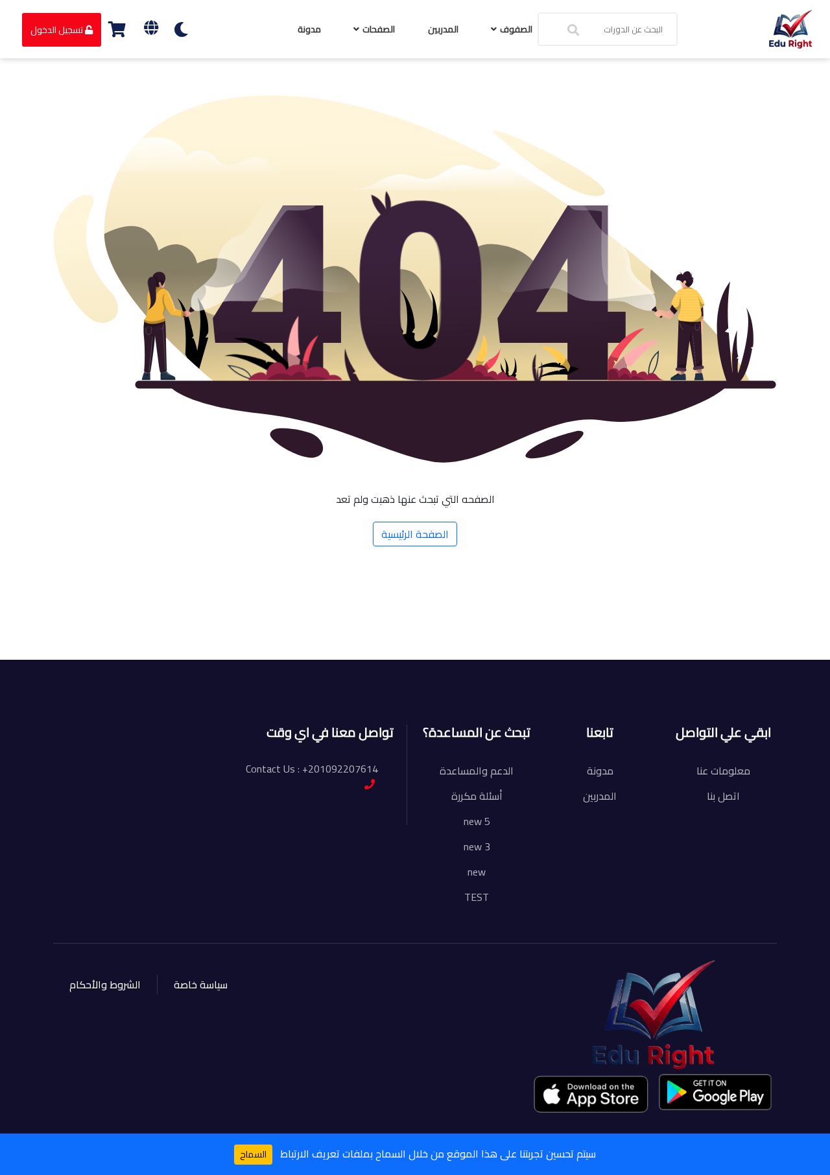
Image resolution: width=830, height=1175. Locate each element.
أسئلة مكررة (477, 796)
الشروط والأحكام (105, 984)
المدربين (443, 29)
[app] (592, 1093)
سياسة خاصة (201, 984)
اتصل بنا (723, 796)
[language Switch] (151, 27)
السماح (253, 1154)
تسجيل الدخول (57, 29)
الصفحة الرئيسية (415, 534)
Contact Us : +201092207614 (312, 768)
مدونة (309, 29)
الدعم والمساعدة (477, 770)
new (477, 871)
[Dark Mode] (181, 29)
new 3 (477, 846)
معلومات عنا (723, 770)
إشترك (140, 640)
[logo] (790, 28)
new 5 (477, 821)
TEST (476, 897)
